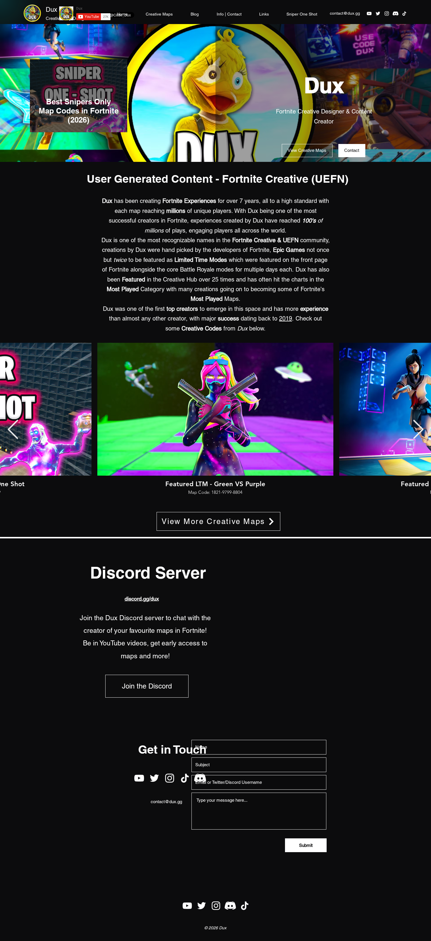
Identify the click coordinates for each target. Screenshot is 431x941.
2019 (285, 318)
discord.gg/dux (142, 599)
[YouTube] (369, 13)
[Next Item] (418, 430)
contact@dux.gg (345, 13)
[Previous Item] (13, 430)
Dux (51, 9)
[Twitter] (378, 13)
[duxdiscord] (395, 13)
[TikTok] (404, 13)
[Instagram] (387, 13)
